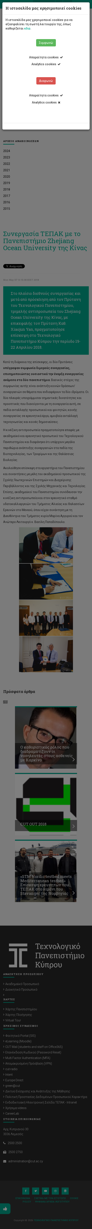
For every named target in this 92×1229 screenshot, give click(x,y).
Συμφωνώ (46, 42)
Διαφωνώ (46, 81)
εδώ (27, 28)
